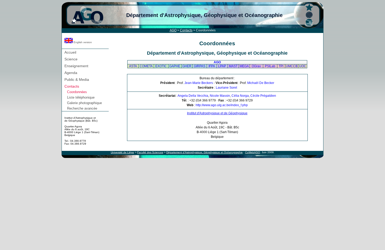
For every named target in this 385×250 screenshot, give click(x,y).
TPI (281, 66)
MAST (233, 66)
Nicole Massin (220, 96)
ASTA (133, 66)
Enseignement (76, 66)
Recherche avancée (82, 108)
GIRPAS (199, 66)
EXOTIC (161, 66)
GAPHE (174, 66)
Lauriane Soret (226, 87)
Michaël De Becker (260, 83)
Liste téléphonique (81, 97)
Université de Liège (122, 152)
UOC (302, 66)
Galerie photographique (84, 103)
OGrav (256, 66)
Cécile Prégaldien (263, 96)
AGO (173, 30)
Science (71, 59)
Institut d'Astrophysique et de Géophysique (217, 113)
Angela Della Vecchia (193, 96)
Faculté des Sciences (150, 152)
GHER (186, 66)
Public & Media (76, 79)
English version (82, 42)
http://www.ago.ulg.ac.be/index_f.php (222, 105)
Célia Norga (240, 96)
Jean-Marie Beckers (198, 83)
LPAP (222, 66)
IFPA (211, 66)
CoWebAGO (252, 152)
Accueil (70, 52)
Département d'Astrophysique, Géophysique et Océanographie (204, 15)
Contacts (186, 30)
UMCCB (292, 66)
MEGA (244, 66)
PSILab (270, 66)
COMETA (146, 66)
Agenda (70, 73)
